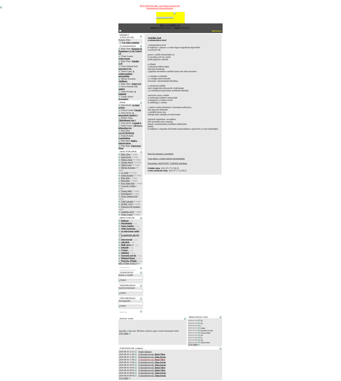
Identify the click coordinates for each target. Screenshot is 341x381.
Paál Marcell (126, 194)
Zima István (126, 157)
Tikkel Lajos (126, 165)
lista (202, 340)
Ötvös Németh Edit (129, 196)
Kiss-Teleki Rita (128, 183)
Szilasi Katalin (127, 175)
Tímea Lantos (127, 214)
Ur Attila (124, 173)
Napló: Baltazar (145, 352)
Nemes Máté (126, 191)
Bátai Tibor (126, 154)
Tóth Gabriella (127, 201)
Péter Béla (125, 178)
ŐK (202, 320)
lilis (202, 335)
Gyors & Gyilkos (128, 186)
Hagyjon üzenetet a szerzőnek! (161, 154)
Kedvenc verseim (205, 342)
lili (201, 337)
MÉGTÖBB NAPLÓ (127, 263)
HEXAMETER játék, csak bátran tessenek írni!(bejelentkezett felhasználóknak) (160, 7)
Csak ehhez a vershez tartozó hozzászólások (166, 159)
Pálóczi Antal (126, 160)
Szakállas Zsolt (127, 212)
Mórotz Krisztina (128, 168)
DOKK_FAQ (127, 204)
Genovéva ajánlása (205, 333)
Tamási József (127, 162)
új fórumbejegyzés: (151, 354)
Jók (202, 323)
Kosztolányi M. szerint (207, 330)
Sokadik (203, 328)
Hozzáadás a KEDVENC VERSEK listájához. (167, 163)
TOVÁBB (123, 333)
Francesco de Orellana (130, 207)
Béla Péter (125, 181)
